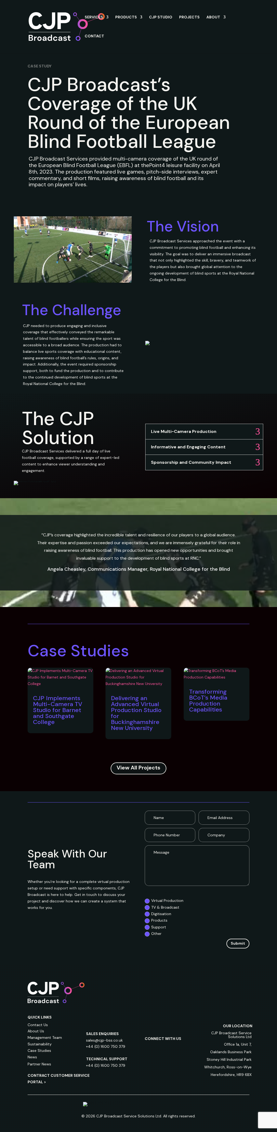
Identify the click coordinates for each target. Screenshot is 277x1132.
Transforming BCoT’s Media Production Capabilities (208, 700)
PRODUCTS (126, 17)
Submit (238, 943)
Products (159, 920)
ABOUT (213, 17)
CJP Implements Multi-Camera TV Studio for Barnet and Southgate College (57, 710)
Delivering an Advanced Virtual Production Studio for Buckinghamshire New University (136, 713)
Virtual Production (167, 900)
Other (156, 933)
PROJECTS (189, 17)
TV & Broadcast (165, 907)
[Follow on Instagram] (160, 1046)
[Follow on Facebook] (170, 1046)
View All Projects (138, 767)
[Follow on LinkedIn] (149, 1046)
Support (158, 927)
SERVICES (94, 17)
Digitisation (161, 913)
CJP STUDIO (160, 17)
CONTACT (94, 36)
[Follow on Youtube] (149, 1057)
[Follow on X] (181, 1046)
